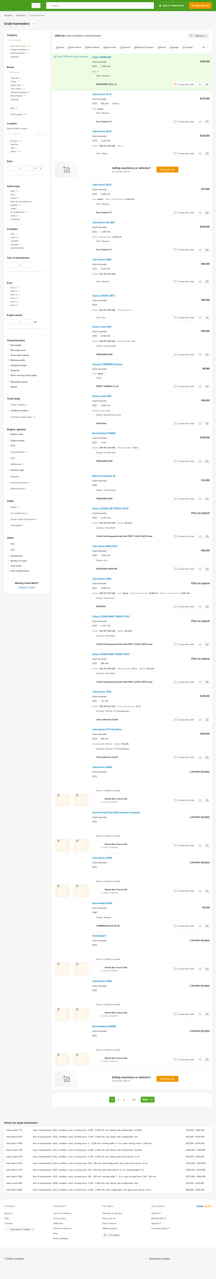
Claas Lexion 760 (14, 1150)
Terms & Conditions (62, 1213)
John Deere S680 (101, 259)
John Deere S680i (102, 767)
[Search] (49, 5)
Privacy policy (59, 1218)
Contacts (8, 1223)
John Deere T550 (101, 692)
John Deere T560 (14, 1176)
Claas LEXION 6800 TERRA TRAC (111, 616)
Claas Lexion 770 (14, 1130)
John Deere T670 (14, 1163)
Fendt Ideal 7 (99, 936)
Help (6, 1218)
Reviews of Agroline (62, 1228)
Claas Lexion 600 (101, 327)
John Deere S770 (101, 94)
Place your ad (167, 169)
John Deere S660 (101, 579)
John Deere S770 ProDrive (107, 729)
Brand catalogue (61, 1238)
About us (8, 1213)
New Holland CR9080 (104, 1026)
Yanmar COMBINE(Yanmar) (107, 364)
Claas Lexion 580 (14, 1183)
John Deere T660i (102, 981)
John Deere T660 (14, 1143)
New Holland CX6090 (104, 433)
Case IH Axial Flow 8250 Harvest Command (116, 812)
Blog (55, 1233)
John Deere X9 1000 (103, 222)
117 (134, 1099)
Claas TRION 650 (101, 57)
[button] (200, 84)
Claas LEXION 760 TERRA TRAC (110, 508)
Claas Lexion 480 (101, 396)
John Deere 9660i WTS (105, 546)
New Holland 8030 (102, 903)
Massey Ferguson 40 (103, 476)
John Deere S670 (101, 131)
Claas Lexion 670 (14, 1156)
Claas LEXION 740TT (103, 295)
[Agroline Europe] (16, 5)
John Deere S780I (102, 858)
